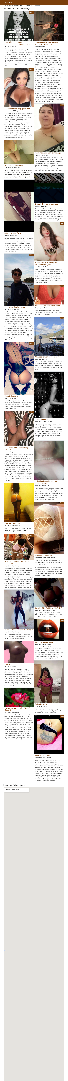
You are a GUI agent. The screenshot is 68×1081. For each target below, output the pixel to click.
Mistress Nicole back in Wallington (18, 630)
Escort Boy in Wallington (14, 307)
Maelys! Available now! (13, 166)
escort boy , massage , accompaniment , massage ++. (17, 43)
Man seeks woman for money (47, 357)
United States (19, 5)
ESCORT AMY (8, 2)
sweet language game (44, 642)
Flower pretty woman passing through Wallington (47, 263)
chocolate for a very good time (17, 109)
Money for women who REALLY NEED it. (17, 709)
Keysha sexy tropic (43, 755)
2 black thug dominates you (46, 204)
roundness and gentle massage (48, 153)
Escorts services (9, 5)
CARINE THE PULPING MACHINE (48, 608)
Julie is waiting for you (13, 233)
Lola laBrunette (41, 419)
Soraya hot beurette (43, 555)
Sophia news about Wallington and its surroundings (47, 43)
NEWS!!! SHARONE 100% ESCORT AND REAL (18, 563)
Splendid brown (41, 704)
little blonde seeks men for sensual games (46, 482)
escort (7, 664)
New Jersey (28, 5)
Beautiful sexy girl (11, 396)
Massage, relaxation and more (47, 306)
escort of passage (12, 523)
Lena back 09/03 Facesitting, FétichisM (16, 449)
